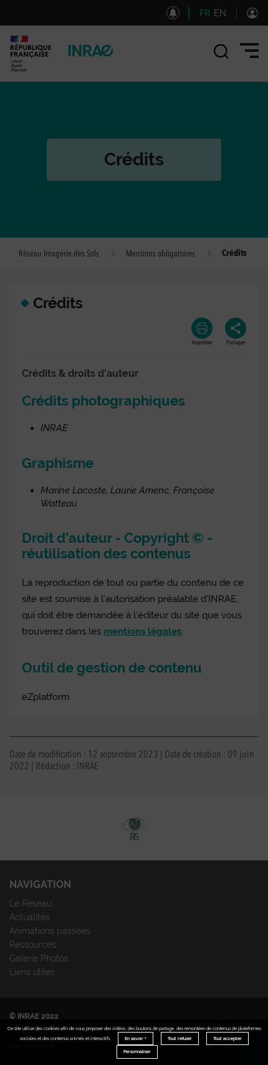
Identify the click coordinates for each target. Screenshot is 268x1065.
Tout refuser (180, 1038)
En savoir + (135, 1038)
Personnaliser (137, 1051)
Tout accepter (227, 1038)
